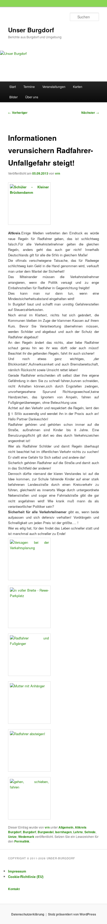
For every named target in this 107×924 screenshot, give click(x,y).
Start (12, 86)
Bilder (13, 97)
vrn (57, 173)
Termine (29, 86)
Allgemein (65, 827)
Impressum (17, 871)
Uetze (12, 836)
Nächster (90, 112)
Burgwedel (46, 832)
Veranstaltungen (53, 86)
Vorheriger (18, 112)
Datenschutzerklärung (27, 914)
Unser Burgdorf (31, 29)
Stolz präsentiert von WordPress (72, 914)
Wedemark (26, 836)
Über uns (31, 97)
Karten (77, 86)
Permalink (21, 841)
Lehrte (78, 832)
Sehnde (90, 832)
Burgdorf (29, 832)
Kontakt (14, 888)
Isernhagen (63, 832)
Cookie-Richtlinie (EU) (25, 876)
